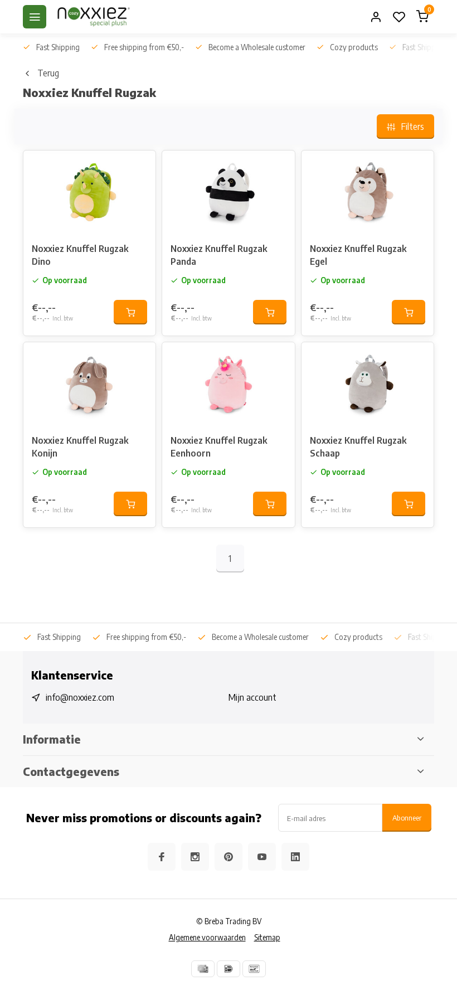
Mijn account (252, 697)
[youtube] (262, 857)
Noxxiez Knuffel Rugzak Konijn (80, 446)
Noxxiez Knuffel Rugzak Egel (358, 254)
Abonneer (406, 817)
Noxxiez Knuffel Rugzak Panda (219, 254)
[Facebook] (162, 857)
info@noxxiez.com (80, 697)
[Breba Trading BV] (94, 16)
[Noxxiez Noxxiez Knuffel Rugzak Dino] (89, 192)
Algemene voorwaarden (207, 937)
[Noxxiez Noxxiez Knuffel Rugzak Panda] (228, 192)
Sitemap (267, 937)
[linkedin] (295, 857)
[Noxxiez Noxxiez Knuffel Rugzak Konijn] (89, 384)
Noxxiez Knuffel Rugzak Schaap (358, 446)
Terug (48, 73)
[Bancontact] (254, 968)
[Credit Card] (203, 968)
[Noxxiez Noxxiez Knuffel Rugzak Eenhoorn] (228, 384)
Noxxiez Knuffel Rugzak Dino (80, 254)
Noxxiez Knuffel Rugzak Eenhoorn (219, 446)
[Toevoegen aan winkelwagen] (130, 312)
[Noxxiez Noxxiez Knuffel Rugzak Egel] (368, 192)
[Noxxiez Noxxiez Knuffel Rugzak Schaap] (368, 384)
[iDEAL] (228, 968)
